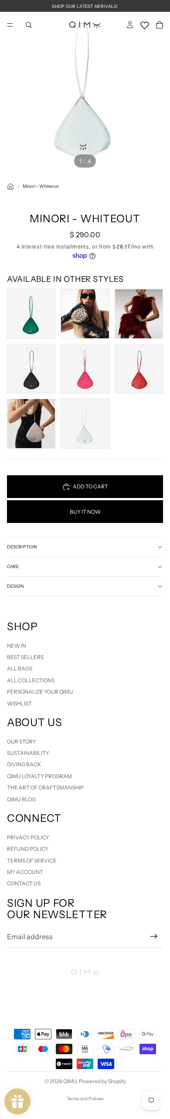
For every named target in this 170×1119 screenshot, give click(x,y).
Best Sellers (25, 657)
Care (13, 566)
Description (22, 547)
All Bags (19, 669)
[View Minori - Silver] (31, 423)
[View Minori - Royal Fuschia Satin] (85, 368)
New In (16, 645)
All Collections (30, 680)
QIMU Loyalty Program (39, 776)
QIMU (70, 1081)
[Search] (28, 25)
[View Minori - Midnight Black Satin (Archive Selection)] (31, 368)
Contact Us (24, 883)
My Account (25, 872)
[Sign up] (154, 937)
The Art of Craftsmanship (45, 788)
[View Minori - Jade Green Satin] (31, 313)
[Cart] (159, 25)
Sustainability (28, 753)
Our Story (21, 741)
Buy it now (85, 512)
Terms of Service (32, 860)
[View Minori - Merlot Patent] (139, 313)
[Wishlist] (144, 23)
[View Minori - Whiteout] (85, 423)
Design (15, 586)
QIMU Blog (21, 799)
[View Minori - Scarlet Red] (139, 368)
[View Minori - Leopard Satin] (85, 313)
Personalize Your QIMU (40, 692)
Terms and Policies (85, 1098)
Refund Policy (27, 849)
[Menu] (10, 25)
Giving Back (24, 764)
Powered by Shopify (102, 1081)
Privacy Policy (28, 837)
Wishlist (19, 703)
